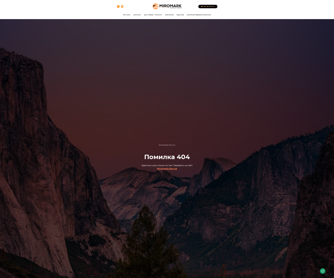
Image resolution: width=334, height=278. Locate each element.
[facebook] (118, 6)
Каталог (137, 15)
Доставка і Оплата (153, 15)
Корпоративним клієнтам (199, 15)
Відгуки (180, 15)
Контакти (169, 15)
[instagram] (122, 6)
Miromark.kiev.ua (167, 168)
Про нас (127, 15)
